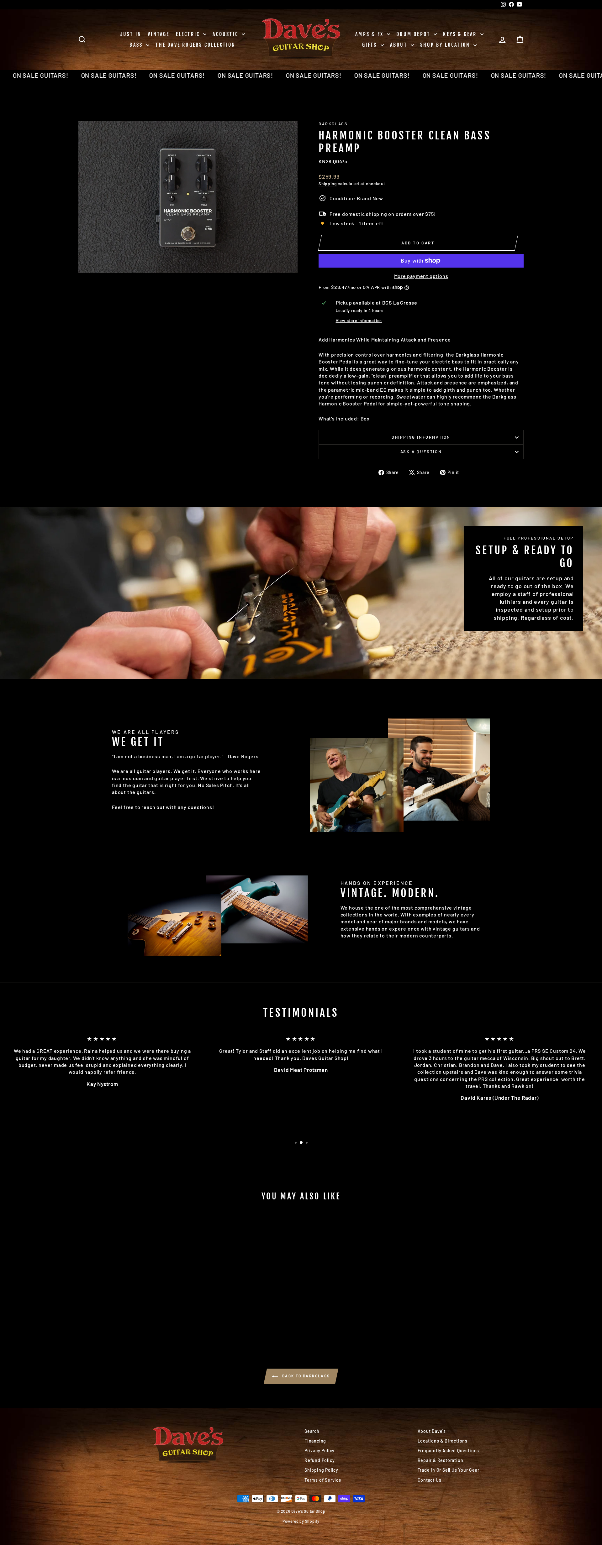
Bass (137, 45)
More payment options (421, 276)
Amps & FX (370, 34)
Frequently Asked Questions (448, 1450)
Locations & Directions (443, 1440)
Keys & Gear (460, 34)
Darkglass (333, 123)
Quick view (131, 1289)
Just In (130, 34)
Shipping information (421, 437)
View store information (359, 320)
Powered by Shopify (301, 1521)
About (399, 45)
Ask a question (421, 451)
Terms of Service (322, 1480)
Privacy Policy (319, 1450)
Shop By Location (446, 45)
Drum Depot (414, 34)
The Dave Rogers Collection (195, 45)
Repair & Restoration (440, 1460)
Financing (315, 1440)
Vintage (158, 34)
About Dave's (432, 1431)
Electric (189, 34)
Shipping (327, 183)
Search (311, 1431)
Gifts (370, 45)
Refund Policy (319, 1460)
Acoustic (226, 34)
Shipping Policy (321, 1470)
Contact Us (429, 1480)
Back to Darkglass (305, 1376)
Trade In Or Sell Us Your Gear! (449, 1470)
